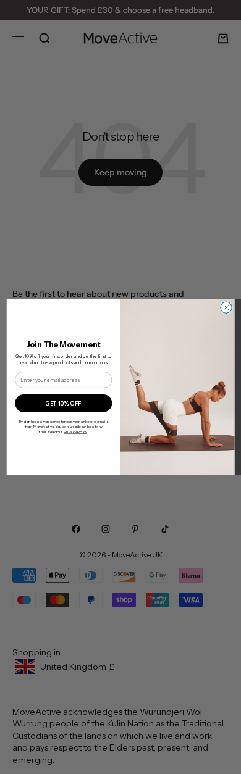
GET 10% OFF (63, 403)
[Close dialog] (226, 307)
